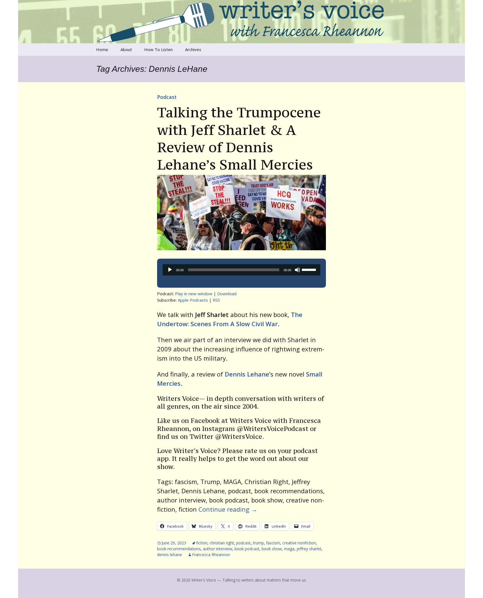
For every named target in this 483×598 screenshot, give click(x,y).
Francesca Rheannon (211, 554)
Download (226, 293)
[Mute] (297, 270)
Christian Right (222, 542)
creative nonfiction (299, 542)
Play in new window (193, 293)
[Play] (170, 270)
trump (258, 542)
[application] (241, 269)
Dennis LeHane (169, 554)
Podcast (167, 97)
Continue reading (227, 509)
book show (272, 548)
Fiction (201, 542)
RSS (216, 300)
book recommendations (179, 548)
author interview (217, 548)
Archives (193, 49)
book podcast (247, 548)
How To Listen (158, 49)
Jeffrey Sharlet (309, 548)
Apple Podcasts (193, 300)
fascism (273, 542)
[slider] (310, 269)
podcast (243, 542)
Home (102, 49)
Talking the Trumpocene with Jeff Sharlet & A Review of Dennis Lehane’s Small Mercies (239, 138)
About (126, 49)
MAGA (289, 548)
